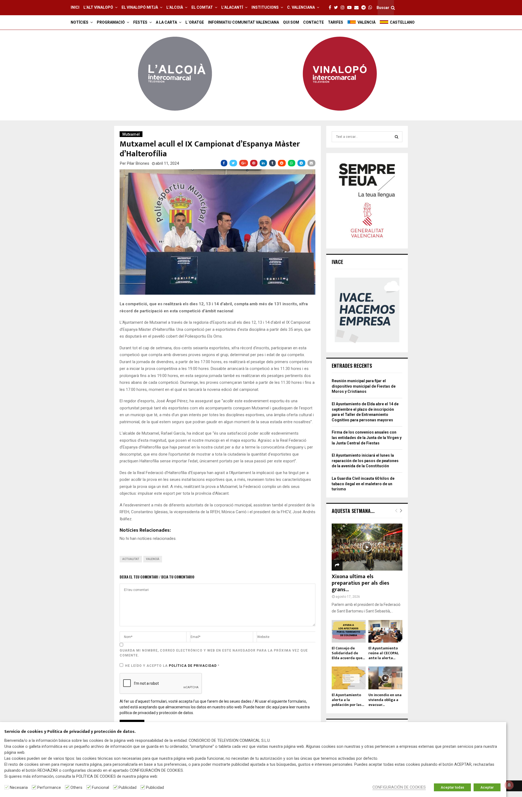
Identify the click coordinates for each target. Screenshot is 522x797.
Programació (111, 22)
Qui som (291, 22)
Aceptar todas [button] (452, 787)
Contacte (313, 22)
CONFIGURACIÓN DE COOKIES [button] (399, 787)
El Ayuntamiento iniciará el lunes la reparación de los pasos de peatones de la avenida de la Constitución (365, 460)
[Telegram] (364, 7)
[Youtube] (350, 7)
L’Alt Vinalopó (98, 7)
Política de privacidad (193, 666)
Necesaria (19, 787)
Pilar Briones (138, 163)
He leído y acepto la (172, 666)
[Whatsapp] (371, 7)
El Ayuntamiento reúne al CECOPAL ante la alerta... (383, 653)
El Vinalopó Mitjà (140, 7)
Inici (75, 7)
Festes (140, 22)
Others (76, 787)
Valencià (152, 559)
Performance (49, 787)
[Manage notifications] (509, 785)
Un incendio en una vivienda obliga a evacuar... (385, 700)
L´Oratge (194, 22)
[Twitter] (337, 7)
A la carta (166, 22)
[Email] (357, 7)
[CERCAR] (396, 136)
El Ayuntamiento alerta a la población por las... (348, 700)
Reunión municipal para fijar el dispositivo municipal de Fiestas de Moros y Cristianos (364, 386)
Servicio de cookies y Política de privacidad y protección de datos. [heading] (70, 732)
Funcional (100, 787)
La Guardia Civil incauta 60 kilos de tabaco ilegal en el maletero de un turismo (363, 483)
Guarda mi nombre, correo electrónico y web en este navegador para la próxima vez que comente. (214, 653)
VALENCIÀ (366, 22)
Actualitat (130, 559)
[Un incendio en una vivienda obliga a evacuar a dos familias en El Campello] (385, 678)
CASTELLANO (402, 22)
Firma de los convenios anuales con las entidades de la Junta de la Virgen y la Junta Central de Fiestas (367, 437)
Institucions (265, 7)
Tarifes (335, 22)
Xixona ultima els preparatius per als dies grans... (360, 583)
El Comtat (202, 7)
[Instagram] (344, 7)
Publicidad (127, 787)
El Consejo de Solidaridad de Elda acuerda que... (348, 653)
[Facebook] (331, 7)
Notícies (79, 22)
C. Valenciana (301, 7)
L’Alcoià (174, 7)
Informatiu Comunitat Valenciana (243, 22)
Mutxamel (131, 134)
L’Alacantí (232, 7)
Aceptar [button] (487, 787)
